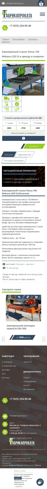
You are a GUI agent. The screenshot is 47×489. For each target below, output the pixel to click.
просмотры (13, 268)
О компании (7, 362)
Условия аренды (9, 366)
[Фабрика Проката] (17, 14)
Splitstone (28, 362)
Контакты (6, 377)
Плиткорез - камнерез (25, 264)
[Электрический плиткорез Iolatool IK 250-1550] (23, 323)
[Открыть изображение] (23, 82)
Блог (4, 373)
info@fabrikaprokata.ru (15, 3)
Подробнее (18, 486)
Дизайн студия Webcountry (20, 438)
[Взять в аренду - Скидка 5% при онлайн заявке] (36, 297)
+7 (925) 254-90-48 (20, 25)
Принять (18, 478)
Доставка (6, 370)
